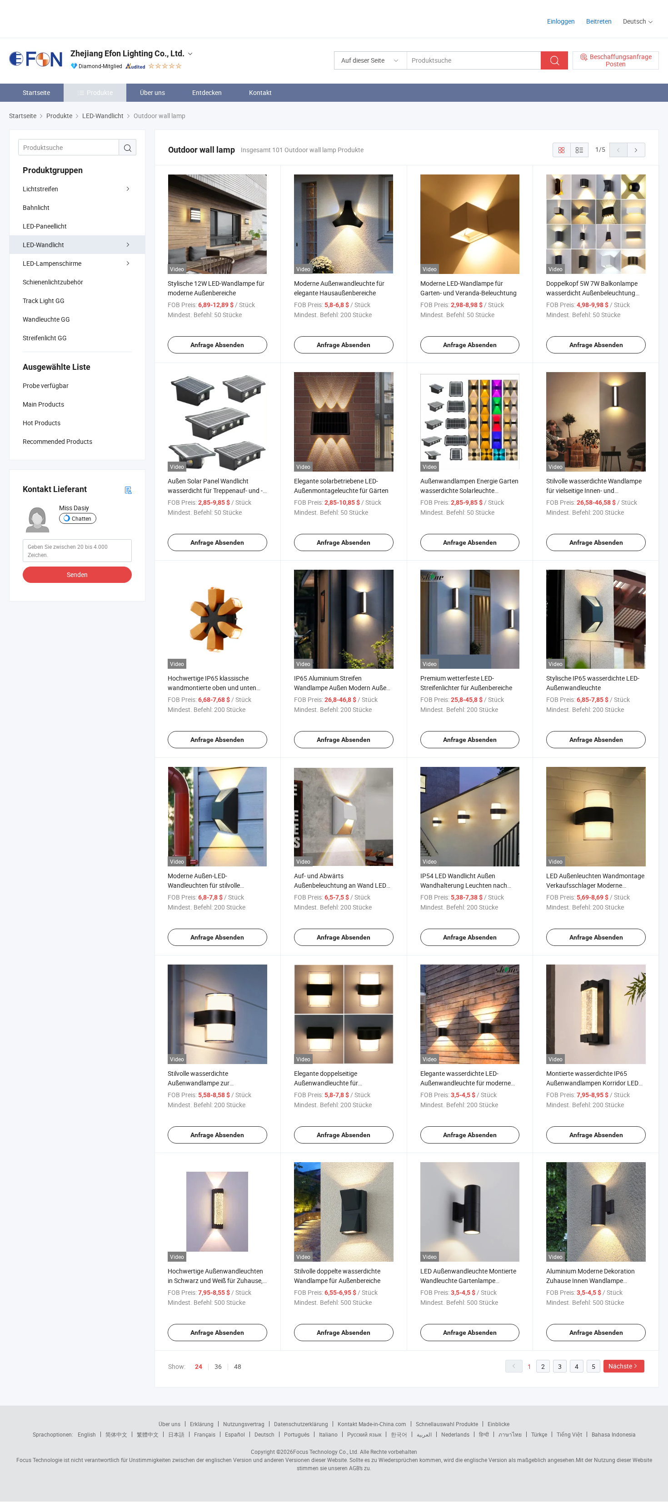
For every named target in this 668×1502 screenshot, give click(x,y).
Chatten (81, 518)
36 (218, 1366)
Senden (77, 574)
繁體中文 (148, 1434)
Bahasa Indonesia (614, 1434)
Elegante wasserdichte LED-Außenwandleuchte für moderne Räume (465, 1083)
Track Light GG (44, 300)
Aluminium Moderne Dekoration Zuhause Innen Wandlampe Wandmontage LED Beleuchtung (592, 1280)
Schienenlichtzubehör (53, 282)
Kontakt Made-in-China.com (372, 1423)
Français (204, 1434)
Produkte (100, 92)
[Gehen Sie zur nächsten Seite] (636, 150)
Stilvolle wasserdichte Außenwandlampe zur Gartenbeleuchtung (198, 1083)
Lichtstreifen (40, 188)
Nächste (620, 1366)
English (87, 1434)
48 (237, 1366)
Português (296, 1434)
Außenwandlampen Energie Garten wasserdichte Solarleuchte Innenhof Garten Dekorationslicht (469, 490)
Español (235, 1434)
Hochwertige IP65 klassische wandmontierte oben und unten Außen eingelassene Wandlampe (213, 687)
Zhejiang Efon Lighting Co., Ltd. (127, 53)
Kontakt (260, 92)
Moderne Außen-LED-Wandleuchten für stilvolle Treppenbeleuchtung (204, 885)
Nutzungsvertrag (243, 1423)
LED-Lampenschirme (52, 263)
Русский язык (364, 1434)
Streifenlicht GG (45, 337)
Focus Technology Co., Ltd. (326, 1451)
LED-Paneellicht (45, 226)
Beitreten (599, 21)
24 (198, 1366)
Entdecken (207, 92)
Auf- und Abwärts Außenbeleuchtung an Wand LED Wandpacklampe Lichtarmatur (340, 885)
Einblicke (498, 1423)
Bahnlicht (36, 207)
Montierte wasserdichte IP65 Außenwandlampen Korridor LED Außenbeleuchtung (592, 1083)
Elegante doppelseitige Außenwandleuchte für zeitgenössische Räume (327, 1083)
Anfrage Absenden (217, 344)
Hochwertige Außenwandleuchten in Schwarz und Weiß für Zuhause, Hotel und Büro (215, 1280)
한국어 (399, 1434)
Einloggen (561, 21)
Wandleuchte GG (46, 319)
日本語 (176, 1434)
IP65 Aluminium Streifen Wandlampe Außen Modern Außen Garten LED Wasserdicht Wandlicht (343, 687)
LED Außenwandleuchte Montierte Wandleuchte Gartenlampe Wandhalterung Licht (468, 1280)
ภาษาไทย (510, 1434)
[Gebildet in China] (67, 18)
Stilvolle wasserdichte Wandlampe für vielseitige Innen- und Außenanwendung (594, 490)
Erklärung (202, 1423)
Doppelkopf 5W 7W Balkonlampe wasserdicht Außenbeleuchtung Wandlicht (592, 293)
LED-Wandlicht (43, 244)
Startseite (36, 92)
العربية (424, 1434)
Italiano (328, 1434)
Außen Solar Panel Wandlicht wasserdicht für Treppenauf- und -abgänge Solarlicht (215, 490)
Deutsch (264, 1434)
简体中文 (116, 1434)
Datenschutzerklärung (301, 1423)
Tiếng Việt (569, 1434)
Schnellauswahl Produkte (447, 1423)
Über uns (152, 92)
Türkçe (539, 1434)
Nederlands (455, 1434)
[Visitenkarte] (128, 489)
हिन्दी (484, 1434)
